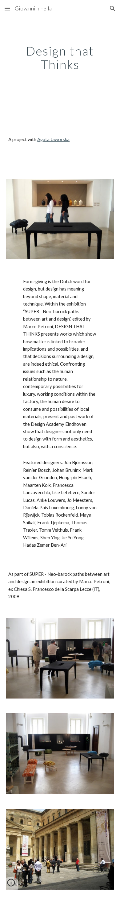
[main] (60, 58)
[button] (7, 8)
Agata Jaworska (53, 139)
